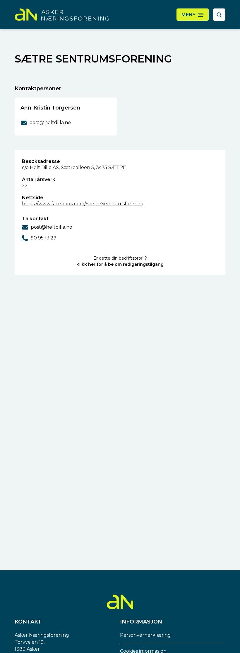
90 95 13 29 (43, 238)
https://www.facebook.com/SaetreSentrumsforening (83, 203)
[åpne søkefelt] (219, 14)
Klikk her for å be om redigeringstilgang (120, 264)
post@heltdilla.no (51, 227)
